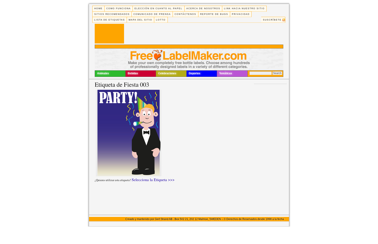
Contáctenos (185, 14)
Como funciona (118, 8)
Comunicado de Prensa (152, 14)
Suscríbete (272, 20)
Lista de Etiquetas (109, 20)
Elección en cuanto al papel (158, 8)
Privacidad (241, 14)
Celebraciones (167, 73)
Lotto (161, 20)
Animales (103, 73)
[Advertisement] (189, 46)
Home (98, 8)
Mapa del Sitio (140, 20)
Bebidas (133, 73)
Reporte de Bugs (214, 14)
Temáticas (225, 73)
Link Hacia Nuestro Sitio (244, 8)
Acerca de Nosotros (203, 8)
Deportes (194, 73)
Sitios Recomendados (112, 14)
